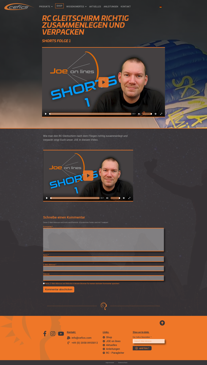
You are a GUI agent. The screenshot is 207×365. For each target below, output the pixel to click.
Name (46, 255)
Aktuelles (95, 6)
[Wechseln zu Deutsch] (161, 6)
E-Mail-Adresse (49, 265)
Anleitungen (111, 6)
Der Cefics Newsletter (141, 337)
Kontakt (126, 6)
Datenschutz (123, 362)
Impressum (110, 362)
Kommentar (48, 227)
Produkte (44, 6)
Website (46, 274)
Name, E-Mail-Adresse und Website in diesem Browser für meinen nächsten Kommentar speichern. (82, 283)
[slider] (90, 114)
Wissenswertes (75, 6)
